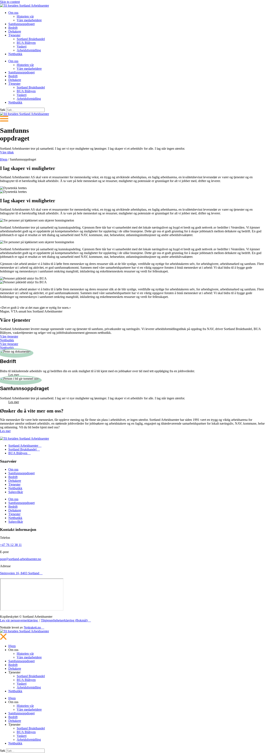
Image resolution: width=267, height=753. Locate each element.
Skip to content (10, 2)
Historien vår (25, 16)
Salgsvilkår (15, 492)
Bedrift (13, 27)
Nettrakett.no (32, 627)
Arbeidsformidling (29, 50)
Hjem (3, 159)
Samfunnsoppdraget (21, 24)
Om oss (13, 12)
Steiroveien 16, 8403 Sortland (19, 573)
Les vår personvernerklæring (19, 620)
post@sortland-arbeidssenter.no (20, 559)
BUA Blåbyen (26, 42)
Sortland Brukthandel (31, 39)
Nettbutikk (15, 54)
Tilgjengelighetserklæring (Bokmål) (64, 620)
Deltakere (14, 31)
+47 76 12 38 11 (11, 545)
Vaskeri (21, 46)
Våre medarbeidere (29, 20)
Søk (2, 109)
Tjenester (14, 35)
